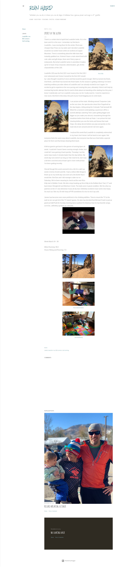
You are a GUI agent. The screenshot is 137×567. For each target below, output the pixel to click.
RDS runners (25, 38)
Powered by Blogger (70, 560)
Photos (51, 19)
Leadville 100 (26, 36)
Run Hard (40, 8)
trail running (25, 41)
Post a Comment (53, 511)
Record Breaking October (55, 506)
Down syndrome (60, 19)
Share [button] (24, 29)
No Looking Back (58, 533)
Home (31, 19)
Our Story (37, 19)
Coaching (45, 19)
